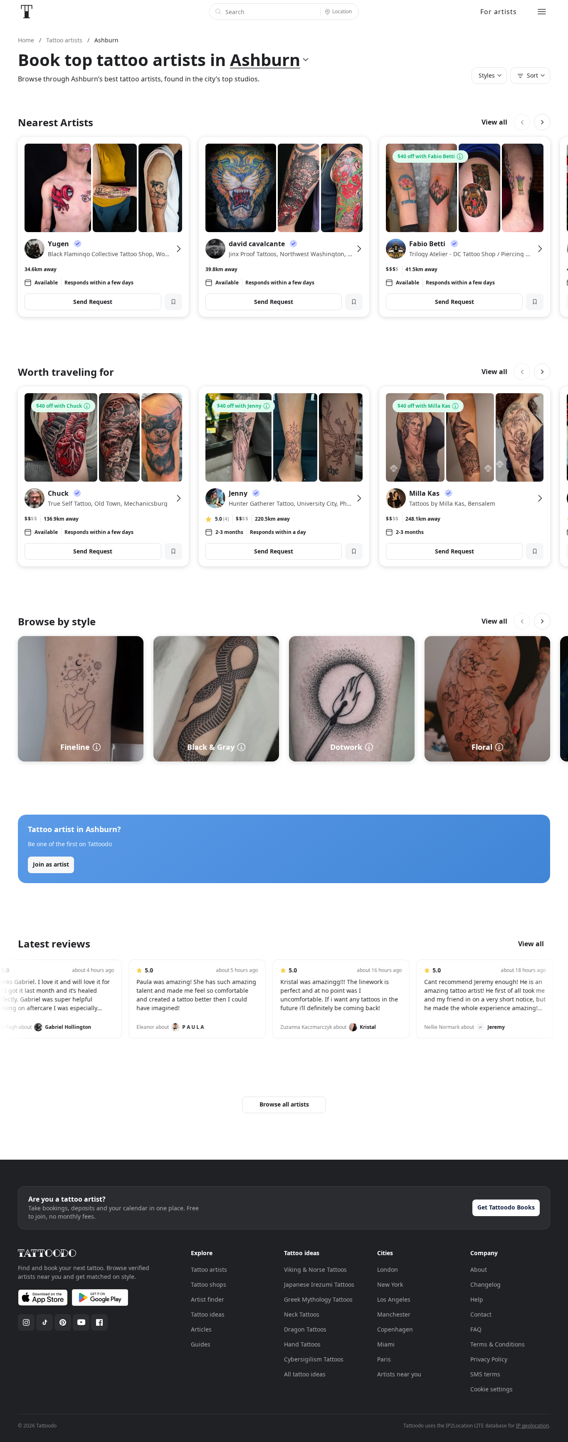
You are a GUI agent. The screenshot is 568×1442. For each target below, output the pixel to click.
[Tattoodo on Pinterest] (62, 1322)
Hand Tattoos (302, 1344)
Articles (201, 1329)
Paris (384, 1359)
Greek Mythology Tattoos (318, 1299)
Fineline (75, 747)
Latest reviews (54, 943)
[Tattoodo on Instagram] (26, 1322)
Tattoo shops (208, 1284)
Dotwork (346, 747)
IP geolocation (532, 1425)
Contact (480, 1314)
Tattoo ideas (208, 1314)
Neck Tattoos (301, 1314)
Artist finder (207, 1299)
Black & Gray (211, 747)
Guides (200, 1344)
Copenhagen (395, 1329)
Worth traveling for (66, 372)
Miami (386, 1344)
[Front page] (26, 11)
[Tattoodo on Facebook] (99, 1322)
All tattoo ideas (305, 1374)
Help (476, 1299)
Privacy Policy (488, 1359)
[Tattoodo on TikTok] (44, 1322)
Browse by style (57, 621)
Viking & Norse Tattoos (315, 1269)
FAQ (476, 1329)
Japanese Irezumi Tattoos (319, 1284)
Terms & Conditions (497, 1344)
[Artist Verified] (77, 243)
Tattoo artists (209, 1269)
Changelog (485, 1284)
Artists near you (399, 1374)
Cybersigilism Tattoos (313, 1359)
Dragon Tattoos (305, 1329)
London (387, 1269)
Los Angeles (393, 1299)
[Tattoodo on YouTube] (81, 1322)
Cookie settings (491, 1389)
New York (390, 1284)
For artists (498, 11)
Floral (482, 747)
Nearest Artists (55, 122)
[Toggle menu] (541, 11)
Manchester (393, 1314)
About (478, 1269)
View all (494, 122)
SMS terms (485, 1374)
